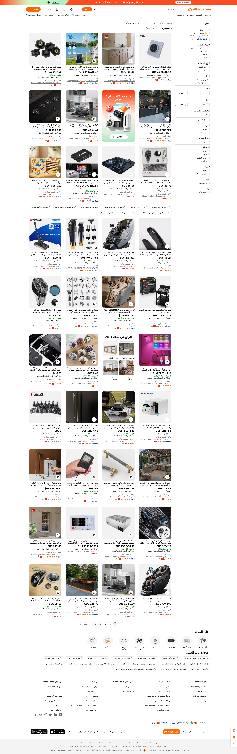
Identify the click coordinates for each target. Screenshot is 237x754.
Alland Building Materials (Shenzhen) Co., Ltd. (118, 81)
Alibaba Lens (197, 732)
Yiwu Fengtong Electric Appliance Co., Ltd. (155, 324)
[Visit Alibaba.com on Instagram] (45, 714)
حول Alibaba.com (199, 681)
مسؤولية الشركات (199, 696)
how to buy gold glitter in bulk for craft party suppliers (135, 669)
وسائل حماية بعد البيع (162, 701)
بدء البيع (59, 691)
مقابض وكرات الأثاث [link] (132, 23)
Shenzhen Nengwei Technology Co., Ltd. (82, 499)
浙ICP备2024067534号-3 (181, 750)
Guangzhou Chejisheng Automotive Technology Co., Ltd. (45, 381)
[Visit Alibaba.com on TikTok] (35, 714)
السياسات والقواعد (163, 710)
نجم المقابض (164, 213)
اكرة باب (122, 664)
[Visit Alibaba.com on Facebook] (60, 714)
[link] (234, 730)
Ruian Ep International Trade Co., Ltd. (47, 266)
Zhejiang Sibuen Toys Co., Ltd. (50, 194)
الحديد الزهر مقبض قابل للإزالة (64, 207)
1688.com (93, 743)
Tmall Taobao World (106, 743)
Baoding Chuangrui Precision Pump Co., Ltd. (155, 439)
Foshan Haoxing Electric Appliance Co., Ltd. (118, 194)
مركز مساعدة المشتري (89, 687)
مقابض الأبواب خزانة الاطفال (146, 658)
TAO (137, 743)
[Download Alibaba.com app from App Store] (57, 731)
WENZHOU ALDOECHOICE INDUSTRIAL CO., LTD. (82, 268)
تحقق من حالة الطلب (54, 696)
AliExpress (83, 743)
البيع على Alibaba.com (54, 687)
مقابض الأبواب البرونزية (169, 658)
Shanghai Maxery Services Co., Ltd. (48, 497)
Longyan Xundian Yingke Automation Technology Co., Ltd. (82, 551)
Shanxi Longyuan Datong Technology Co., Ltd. (45, 138)
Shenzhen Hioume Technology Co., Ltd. (156, 557)
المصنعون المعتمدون (126, 687)
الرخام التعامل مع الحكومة (198, 664)
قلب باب (70, 664)
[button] (94, 9)
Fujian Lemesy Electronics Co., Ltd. (121, 326)
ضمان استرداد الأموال (162, 691)
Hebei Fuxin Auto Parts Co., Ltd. (49, 439)
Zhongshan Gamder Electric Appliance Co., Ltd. (155, 78)
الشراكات (58, 705)
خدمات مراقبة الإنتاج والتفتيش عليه (157, 705)
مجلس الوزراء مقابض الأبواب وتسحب (170, 664)
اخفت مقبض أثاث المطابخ (40, 207)
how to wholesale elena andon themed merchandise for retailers (183, 669)
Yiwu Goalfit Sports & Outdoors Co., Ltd (120, 441)
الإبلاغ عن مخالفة (92, 710)
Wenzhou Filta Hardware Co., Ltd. (122, 497)
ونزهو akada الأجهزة (146, 213)
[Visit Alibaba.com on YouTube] (40, 714)
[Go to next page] (80, 624)
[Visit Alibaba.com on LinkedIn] (55, 714)
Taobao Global (128, 743)
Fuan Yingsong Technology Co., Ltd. (121, 266)
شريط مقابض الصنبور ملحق (89, 207)
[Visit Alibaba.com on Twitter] (50, 714)
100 (85, 625)
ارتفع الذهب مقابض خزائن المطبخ (142, 664)
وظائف (203, 701)
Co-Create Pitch (200, 691)
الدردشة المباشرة (91, 691)
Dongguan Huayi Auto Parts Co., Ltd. (157, 268)
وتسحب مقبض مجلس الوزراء (97, 658)
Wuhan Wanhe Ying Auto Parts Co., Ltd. (46, 326)
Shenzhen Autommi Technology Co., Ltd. (82, 199)
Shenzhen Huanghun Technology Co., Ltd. (155, 383)
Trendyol (144, 743)
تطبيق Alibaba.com (74, 732)
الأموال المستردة (92, 701)
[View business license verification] (141, 750)
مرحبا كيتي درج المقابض (137, 207)
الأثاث (161, 23)
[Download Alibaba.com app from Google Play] (39, 731)
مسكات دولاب (84, 664)
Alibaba (169, 23)
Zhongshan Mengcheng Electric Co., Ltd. (82, 81)
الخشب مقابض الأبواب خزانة (121, 658)
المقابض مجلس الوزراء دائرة (114, 207)
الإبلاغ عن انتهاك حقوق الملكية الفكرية (84, 705)
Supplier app (115, 732)
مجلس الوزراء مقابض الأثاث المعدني (194, 658)
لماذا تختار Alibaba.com (197, 687)
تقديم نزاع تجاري (92, 696)
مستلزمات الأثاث (149, 23)
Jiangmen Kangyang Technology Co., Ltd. (119, 557)
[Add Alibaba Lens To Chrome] (171, 731)
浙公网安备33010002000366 (158, 750)
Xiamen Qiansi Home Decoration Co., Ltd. (82, 441)
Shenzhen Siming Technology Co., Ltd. (156, 196)
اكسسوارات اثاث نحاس (53, 664)
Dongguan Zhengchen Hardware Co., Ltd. (82, 324)
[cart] (63, 10)
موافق (180, 93)
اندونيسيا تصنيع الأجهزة (126, 213)
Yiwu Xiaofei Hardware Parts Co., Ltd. (84, 383)
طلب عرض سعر (128, 691)
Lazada (118, 743)
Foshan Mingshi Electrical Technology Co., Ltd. (82, 138)
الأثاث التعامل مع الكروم (51, 658)
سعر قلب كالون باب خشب (104, 664)
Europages (154, 743)
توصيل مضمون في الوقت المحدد (158, 696)
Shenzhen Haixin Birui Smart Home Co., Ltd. (155, 138)
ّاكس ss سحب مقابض (105, 213)
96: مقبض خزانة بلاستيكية (160, 207)
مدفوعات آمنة (165, 687)
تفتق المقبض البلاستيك (73, 658)
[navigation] (192, 324)
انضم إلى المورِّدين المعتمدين (51, 701)
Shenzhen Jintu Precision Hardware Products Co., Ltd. (45, 83)
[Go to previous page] (120, 624)
